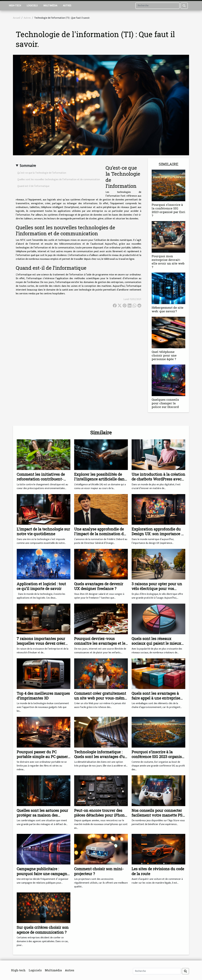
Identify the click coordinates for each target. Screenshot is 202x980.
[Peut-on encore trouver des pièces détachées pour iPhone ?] (101, 790)
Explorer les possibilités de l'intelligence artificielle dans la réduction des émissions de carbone (100, 481)
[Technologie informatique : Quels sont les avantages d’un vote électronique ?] (101, 732)
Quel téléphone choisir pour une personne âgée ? (164, 355)
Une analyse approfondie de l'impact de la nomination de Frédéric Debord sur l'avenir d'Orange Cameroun (99, 536)
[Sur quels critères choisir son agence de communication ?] (43, 908)
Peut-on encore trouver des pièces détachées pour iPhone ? (100, 815)
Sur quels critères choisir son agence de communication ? (43, 930)
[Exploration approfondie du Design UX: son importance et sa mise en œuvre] (158, 509)
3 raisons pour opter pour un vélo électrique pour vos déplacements (157, 588)
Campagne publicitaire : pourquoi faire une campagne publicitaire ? (43, 873)
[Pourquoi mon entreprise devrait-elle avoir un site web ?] (168, 237)
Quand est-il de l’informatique (33, 186)
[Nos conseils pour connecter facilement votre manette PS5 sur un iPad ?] (158, 790)
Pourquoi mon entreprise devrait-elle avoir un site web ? (168, 261)
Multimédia (50, 5)
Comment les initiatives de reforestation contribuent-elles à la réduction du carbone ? (41, 481)
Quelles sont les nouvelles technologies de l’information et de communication (58, 179)
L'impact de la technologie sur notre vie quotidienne (43, 531)
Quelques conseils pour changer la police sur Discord (165, 403)
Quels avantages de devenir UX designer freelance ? (98, 586)
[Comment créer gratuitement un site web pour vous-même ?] (101, 673)
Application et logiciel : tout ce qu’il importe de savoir (41, 586)
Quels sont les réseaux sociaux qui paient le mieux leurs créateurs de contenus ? (158, 643)
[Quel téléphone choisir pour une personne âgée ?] (168, 332)
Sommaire (28, 166)
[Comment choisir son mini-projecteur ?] (101, 849)
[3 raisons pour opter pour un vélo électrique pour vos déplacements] (158, 564)
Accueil (16, 18)
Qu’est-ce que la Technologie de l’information (41, 173)
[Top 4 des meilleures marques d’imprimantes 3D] (43, 673)
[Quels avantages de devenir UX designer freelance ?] (101, 564)
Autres (67, 5)
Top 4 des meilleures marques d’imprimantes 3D (43, 696)
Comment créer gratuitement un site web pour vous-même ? (100, 698)
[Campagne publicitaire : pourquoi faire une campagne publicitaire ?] (43, 849)
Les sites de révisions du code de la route (158, 871)
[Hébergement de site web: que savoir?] (168, 288)
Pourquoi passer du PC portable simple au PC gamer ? (42, 756)
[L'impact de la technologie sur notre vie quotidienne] (43, 509)
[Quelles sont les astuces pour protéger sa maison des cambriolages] (43, 790)
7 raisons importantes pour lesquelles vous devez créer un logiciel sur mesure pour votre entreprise (41, 645)
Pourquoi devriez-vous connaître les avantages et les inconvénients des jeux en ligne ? (100, 645)
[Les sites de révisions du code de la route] (158, 849)
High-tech (15, 5)
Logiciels (32, 5)
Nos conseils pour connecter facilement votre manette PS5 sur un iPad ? (158, 815)
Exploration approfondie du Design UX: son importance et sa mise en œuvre (158, 533)
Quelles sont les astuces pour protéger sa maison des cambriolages (42, 815)
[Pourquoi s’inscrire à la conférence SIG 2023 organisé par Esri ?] (168, 185)
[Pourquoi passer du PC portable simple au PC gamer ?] (43, 732)
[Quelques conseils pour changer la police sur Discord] (168, 380)
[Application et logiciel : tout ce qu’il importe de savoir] (43, 564)
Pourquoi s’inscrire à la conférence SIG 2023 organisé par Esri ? (168, 210)
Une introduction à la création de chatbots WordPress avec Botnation (158, 479)
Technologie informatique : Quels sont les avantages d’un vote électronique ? (100, 756)
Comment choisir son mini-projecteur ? (99, 871)
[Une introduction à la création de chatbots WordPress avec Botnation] (158, 454)
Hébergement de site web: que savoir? (167, 309)
